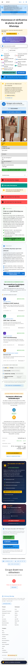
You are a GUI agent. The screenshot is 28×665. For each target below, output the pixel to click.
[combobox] (4, 50)
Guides (3, 646)
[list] (14, 155)
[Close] (25, 84)
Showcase (4, 638)
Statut (16, 622)
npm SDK (16, 619)
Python (16, 613)
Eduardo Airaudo (5, 634)
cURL (16, 617)
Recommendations (5, 640)
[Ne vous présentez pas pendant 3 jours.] (25, 463)
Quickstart (17, 611)
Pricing (3, 615)
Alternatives (4, 642)
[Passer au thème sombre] (23, 2)
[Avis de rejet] (18, 34)
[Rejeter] (25, 8)
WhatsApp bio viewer (6, 613)
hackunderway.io (12, 655)
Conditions (4, 650)
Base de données (5, 622)
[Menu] (2, 2)
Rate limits (17, 624)
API (2, 617)
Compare (4, 636)
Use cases (4, 619)
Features (3, 609)
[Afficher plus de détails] (5, 34)
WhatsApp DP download (6, 611)
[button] (7, 50)
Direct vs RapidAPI (5, 644)
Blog (3, 630)
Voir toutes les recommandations (13, 385)
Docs (16, 609)
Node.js (16, 615)
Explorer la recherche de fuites (13, 456)
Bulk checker (4, 624)
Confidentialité (4, 652)
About (3, 632)
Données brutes (5, 175)
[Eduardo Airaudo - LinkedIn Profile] (26, 2)
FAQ (3, 648)
